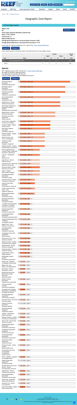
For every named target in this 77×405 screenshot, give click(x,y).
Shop (50, 4)
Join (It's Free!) (35, 4)
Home (3, 14)
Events (65, 9)
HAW (7, 28)
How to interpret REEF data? (41, 45)
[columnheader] (55, 54)
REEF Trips (13, 9)
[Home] (12, 4)
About (58, 9)
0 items (74, 2)
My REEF (72, 9)
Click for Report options (12, 25)
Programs (4, 9)
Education (42, 9)
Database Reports (14, 14)
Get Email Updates (48, 397)
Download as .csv (69, 30)
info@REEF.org (57, 399)
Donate (44, 4)
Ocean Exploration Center (27, 9)
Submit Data (57, 4)
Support (50, 9)
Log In (67, 2)
